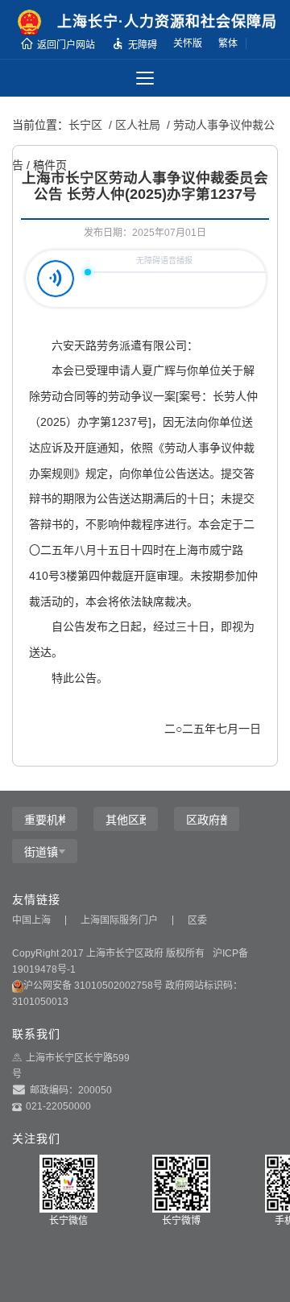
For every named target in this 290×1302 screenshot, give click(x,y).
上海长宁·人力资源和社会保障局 (167, 22)
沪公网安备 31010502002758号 (93, 985)
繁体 (228, 43)
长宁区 (85, 124)
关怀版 (187, 43)
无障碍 (142, 45)
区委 (197, 920)
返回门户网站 (66, 45)
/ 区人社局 (133, 124)
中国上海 (31, 920)
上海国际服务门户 (119, 920)
